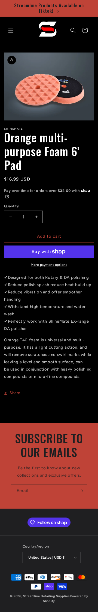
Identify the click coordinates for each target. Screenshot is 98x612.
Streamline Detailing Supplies (46, 596)
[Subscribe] (81, 491)
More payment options (49, 265)
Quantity (11, 206)
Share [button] (15, 393)
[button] (11, 30)
